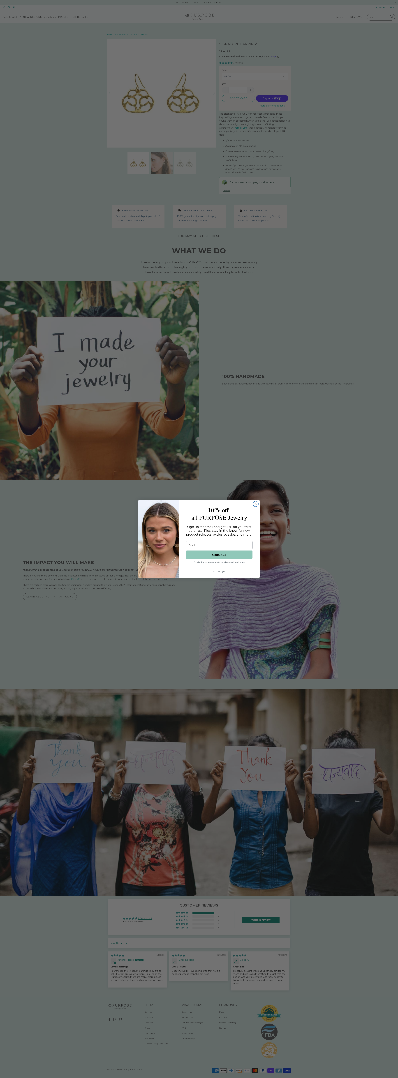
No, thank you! (219, 571)
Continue (219, 555)
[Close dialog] (255, 504)
